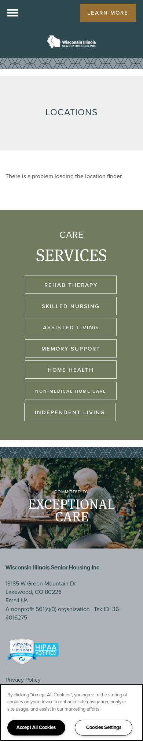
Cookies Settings (103, 727)
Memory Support (70, 349)
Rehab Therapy (71, 285)
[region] (71, 712)
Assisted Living (71, 327)
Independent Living (70, 412)
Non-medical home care (70, 391)
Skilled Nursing (71, 306)
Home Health (71, 370)
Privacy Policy (23, 679)
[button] (108, 13)
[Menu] (12, 13)
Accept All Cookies (36, 727)
